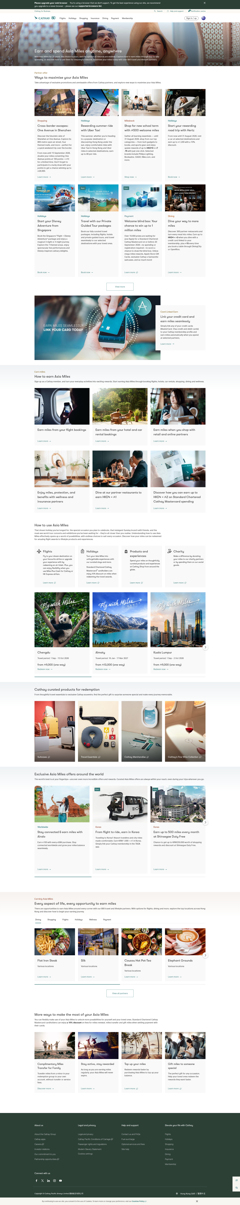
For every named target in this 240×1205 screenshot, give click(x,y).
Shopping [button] (83, 18)
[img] (205, 3)
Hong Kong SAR (187, 1193)
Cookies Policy (138, 1201)
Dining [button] (105, 18)
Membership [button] (127, 18)
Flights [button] (63, 18)
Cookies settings (85, 1154)
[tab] (38, 919)
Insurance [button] (95, 18)
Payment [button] (115, 18)
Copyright (38, 1193)
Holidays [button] (72, 18)
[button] (44, 176)
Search (159, 11)
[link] (97, 328)
